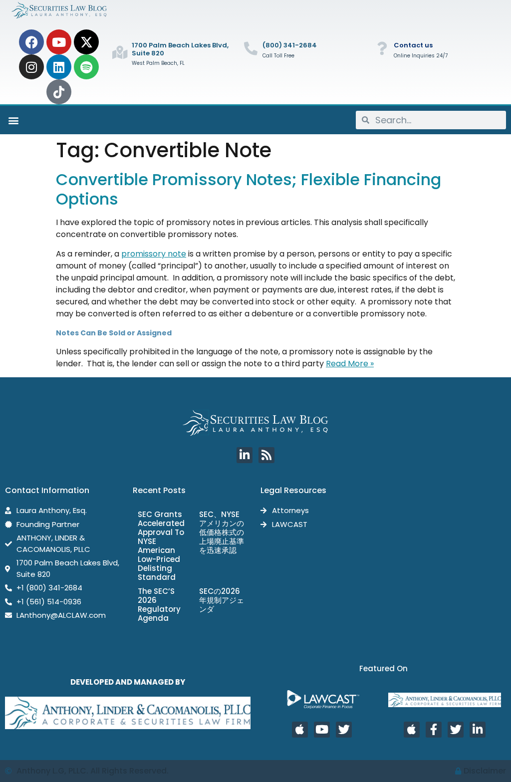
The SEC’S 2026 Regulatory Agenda (159, 604)
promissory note (153, 254)
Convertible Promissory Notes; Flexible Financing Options (248, 189)
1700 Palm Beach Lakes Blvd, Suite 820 (180, 49)
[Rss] (266, 455)
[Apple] (300, 730)
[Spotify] (86, 66)
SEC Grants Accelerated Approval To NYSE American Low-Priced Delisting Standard (161, 545)
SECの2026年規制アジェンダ (221, 600)
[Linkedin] (58, 66)
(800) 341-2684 (289, 45)
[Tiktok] (58, 91)
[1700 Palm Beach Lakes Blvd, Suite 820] (120, 52)
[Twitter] (344, 730)
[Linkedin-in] (245, 455)
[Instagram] (31, 66)
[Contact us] (382, 48)
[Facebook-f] (434, 730)
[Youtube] (58, 41)
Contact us (413, 45)
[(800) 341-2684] (250, 48)
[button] (13, 120)
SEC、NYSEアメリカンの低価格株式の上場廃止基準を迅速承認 (221, 532)
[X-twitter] (86, 41)
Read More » (350, 363)
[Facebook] (31, 41)
